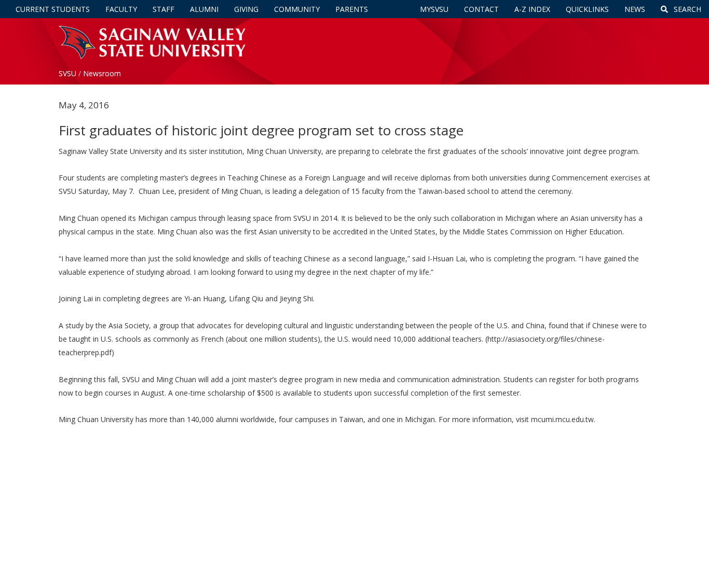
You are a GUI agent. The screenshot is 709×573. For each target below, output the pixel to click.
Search (686, 9)
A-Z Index (532, 9)
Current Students (53, 9)
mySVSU (434, 9)
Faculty (121, 9)
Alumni (204, 9)
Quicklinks (587, 9)
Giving (246, 9)
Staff (163, 9)
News (634, 9)
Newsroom (102, 73)
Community (297, 9)
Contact (481, 9)
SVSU (67, 73)
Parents (351, 9)
